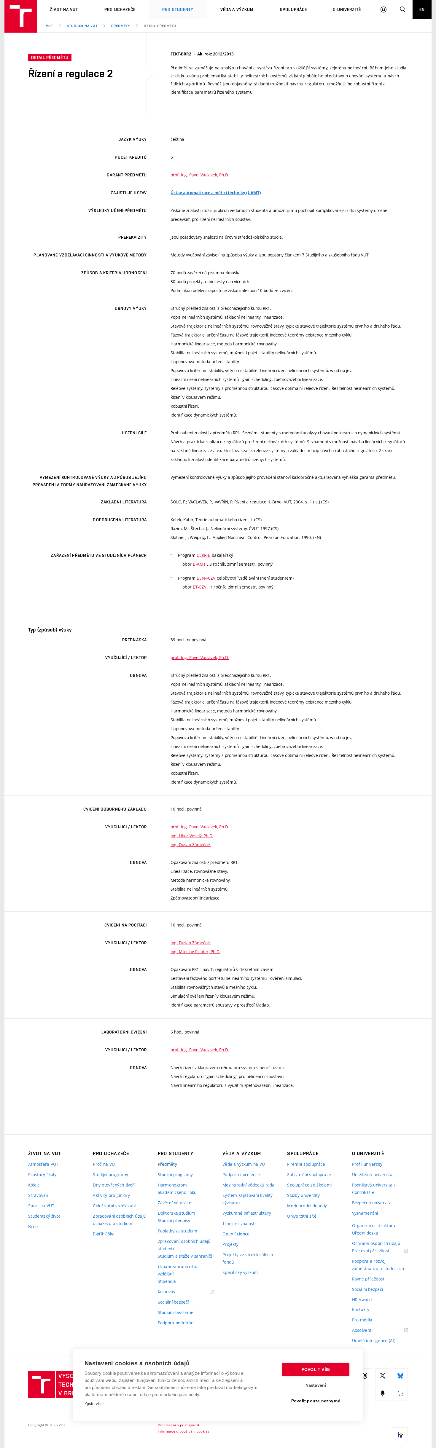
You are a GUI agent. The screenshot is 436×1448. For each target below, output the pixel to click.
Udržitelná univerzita (372, 1174)
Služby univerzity (303, 1195)
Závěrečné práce (174, 1202)
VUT (49, 26)
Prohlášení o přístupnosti (179, 1425)
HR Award (362, 1299)
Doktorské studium (176, 1213)
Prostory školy (42, 1174)
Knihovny (174, 1291)
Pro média (362, 1320)
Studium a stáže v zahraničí (185, 1256)
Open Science (235, 1234)
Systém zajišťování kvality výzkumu (247, 1198)
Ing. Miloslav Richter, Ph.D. (195, 951)
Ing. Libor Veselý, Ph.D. (192, 835)
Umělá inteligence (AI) (373, 1340)
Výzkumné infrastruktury (246, 1213)
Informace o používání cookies (184, 1431)
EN (422, 9)
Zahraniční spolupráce (309, 1174)
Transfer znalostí (239, 1223)
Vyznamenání (365, 1213)
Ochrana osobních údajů (376, 1243)
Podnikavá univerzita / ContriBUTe (373, 1188)
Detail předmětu (160, 26)
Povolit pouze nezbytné (315, 1401)
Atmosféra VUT (43, 1164)
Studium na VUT (82, 26)
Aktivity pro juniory (111, 1195)
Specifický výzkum (240, 1272)
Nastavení (315, 1385)
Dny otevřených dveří (114, 1185)
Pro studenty (177, 9)
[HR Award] (400, 1434)
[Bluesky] (400, 1375)
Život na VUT (64, 9)
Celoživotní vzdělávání (114, 1205)
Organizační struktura (373, 1225)
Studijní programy (110, 1174)
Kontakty (360, 1309)
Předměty (120, 26)
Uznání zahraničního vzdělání (177, 1270)
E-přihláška (103, 1234)
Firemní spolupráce (306, 1164)
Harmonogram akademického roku (177, 1188)
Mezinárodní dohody (307, 1205)
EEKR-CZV (206, 578)
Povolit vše (316, 1369)
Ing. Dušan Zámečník (191, 844)
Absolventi (369, 1330)
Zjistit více (94, 1403)
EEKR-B (204, 555)
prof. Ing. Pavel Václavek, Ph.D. (200, 175)
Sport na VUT (41, 1205)
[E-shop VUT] (400, 1393)
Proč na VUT (105, 1164)
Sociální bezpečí (173, 1302)
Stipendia (167, 1281)
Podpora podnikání (176, 1323)
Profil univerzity (367, 1164)
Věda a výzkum (237, 9)
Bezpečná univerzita (372, 1202)
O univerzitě (347, 9)
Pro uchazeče (120, 9)
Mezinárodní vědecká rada (248, 1185)
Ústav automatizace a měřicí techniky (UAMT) (216, 192)
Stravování (38, 1195)
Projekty (230, 1244)
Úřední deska (365, 1233)
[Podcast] (382, 1393)
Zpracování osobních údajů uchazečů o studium (119, 1219)
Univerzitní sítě (301, 1216)
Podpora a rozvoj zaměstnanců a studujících (378, 1264)
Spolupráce (293, 9)
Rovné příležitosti (369, 1279)
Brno (33, 1226)
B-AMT (199, 564)
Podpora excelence (241, 1174)
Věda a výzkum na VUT (245, 1164)
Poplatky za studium (177, 1231)
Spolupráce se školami (309, 1185)
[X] (382, 1375)
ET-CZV (199, 587)
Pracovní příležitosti (378, 1251)
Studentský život (44, 1216)
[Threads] (364, 1375)
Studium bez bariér (176, 1312)
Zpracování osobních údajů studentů (184, 1244)
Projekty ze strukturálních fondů (247, 1258)
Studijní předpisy (174, 1220)
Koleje (34, 1185)
